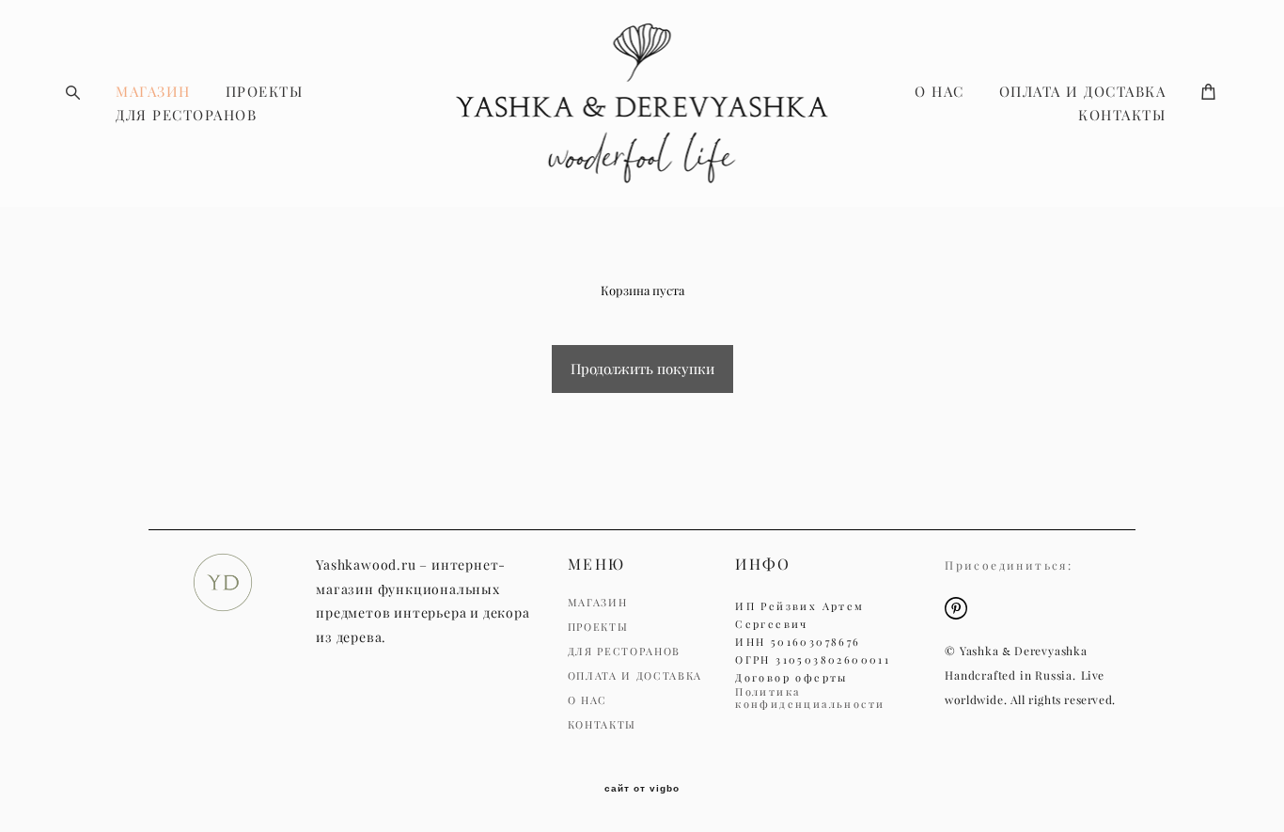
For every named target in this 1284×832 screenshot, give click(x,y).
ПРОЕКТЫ (265, 92)
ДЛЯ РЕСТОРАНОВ (186, 115)
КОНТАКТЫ (1122, 115)
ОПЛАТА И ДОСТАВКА (1083, 92)
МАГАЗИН (153, 92)
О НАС (939, 92)
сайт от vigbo (642, 788)
